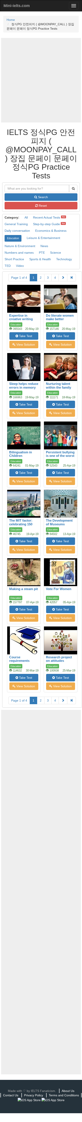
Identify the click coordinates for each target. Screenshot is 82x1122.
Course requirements (19, 659)
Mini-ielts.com (16, 6)
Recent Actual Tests (46, 217)
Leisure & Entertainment (43, 238)
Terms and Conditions (64, 1095)
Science (55, 252)
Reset (42, 205)
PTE (42, 252)
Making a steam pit (23, 589)
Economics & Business (50, 230)
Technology (64, 259)
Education (13, 238)
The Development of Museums (59, 522)
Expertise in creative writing (21, 317)
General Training (16, 224)
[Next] (63, 277)
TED (8, 265)
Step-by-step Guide (46, 224)
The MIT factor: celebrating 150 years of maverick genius (22, 526)
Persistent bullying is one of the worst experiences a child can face (60, 457)
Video (20, 265)
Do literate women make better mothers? (60, 319)
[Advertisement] (41, 80)
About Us (68, 1091)
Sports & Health (40, 259)
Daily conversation (17, 230)
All (26, 217)
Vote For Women (58, 589)
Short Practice (14, 259)
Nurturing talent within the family (58, 385)
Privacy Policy (33, 1095)
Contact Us (10, 1095)
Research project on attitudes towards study (59, 660)
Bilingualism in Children (20, 454)
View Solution (25, 344)
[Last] (71, 277)
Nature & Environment (20, 246)
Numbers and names (19, 252)
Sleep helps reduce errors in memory (23, 385)
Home (11, 20)
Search (42, 197)
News (44, 246)
